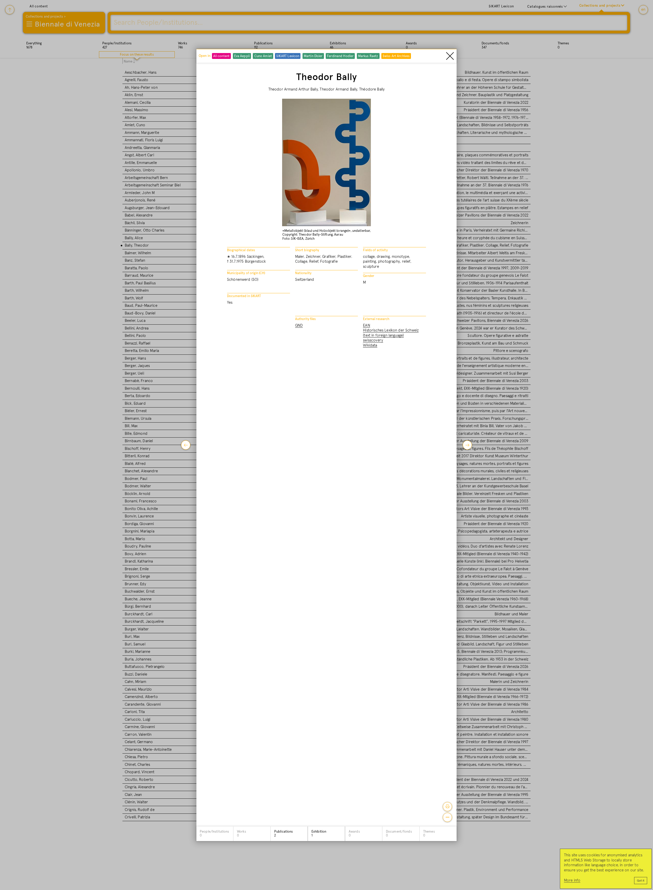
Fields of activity (375, 250)
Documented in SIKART (244, 296)
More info (572, 880)
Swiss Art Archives (396, 56)
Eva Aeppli (242, 56)
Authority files (305, 319)
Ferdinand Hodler (340, 56)
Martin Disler (313, 56)
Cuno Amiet (263, 56)
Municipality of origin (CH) (246, 273)
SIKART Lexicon (287, 56)
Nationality (303, 273)
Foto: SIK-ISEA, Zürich (298, 238)
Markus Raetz (368, 56)
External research (376, 319)
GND (299, 325)
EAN (366, 325)
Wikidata (370, 345)
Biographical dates (241, 250)
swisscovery (373, 340)
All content (221, 56)
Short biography (307, 250)
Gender (368, 276)
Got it (640, 880)
